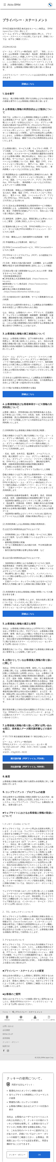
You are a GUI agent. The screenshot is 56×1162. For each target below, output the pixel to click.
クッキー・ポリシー (11, 1042)
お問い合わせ (8, 1026)
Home (5, 1012)
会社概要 (6, 1030)
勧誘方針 (6, 1046)
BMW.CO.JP (8, 1034)
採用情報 (6, 1038)
